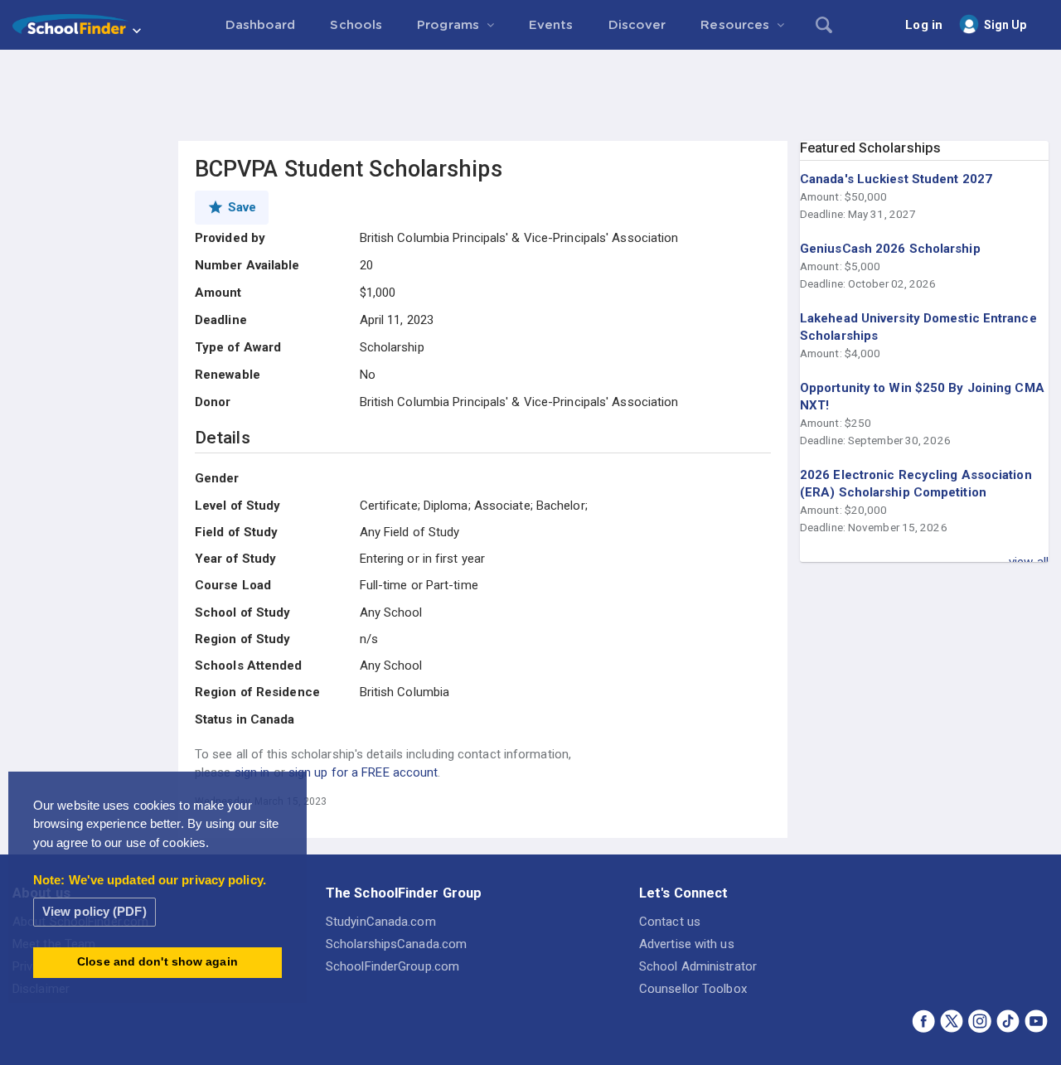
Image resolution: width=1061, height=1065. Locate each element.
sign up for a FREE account (363, 772)
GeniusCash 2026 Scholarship (890, 248)
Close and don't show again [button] (157, 962)
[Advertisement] (530, 95)
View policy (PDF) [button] (94, 911)
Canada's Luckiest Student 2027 (896, 179)
